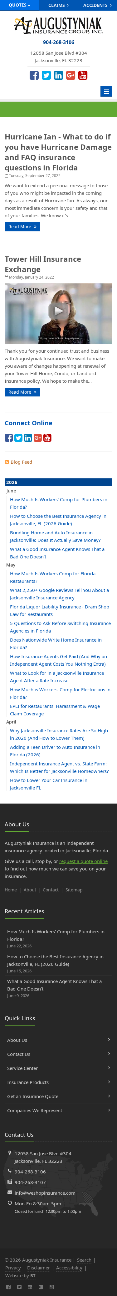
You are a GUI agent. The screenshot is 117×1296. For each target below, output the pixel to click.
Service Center (22, 1068)
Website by (20, 1275)
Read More (20, 226)
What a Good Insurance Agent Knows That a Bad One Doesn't (54, 988)
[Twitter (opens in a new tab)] (46, 75)
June (11, 491)
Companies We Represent (34, 1110)
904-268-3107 (30, 1182)
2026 (11, 482)
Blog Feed (21, 462)
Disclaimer (38, 1267)
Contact (51, 890)
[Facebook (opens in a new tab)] (34, 75)
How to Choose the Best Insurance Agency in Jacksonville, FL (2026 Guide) (55, 963)
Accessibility (69, 1267)
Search (84, 1260)
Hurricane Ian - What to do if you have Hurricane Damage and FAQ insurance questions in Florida (58, 152)
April (11, 722)
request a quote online (83, 861)
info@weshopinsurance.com (45, 1193)
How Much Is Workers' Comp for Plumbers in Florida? (56, 938)
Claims (57, 5)
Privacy (13, 1267)
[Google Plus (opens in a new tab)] (70, 75)
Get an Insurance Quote (32, 1096)
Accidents (96, 5)
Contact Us (18, 1054)
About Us (17, 1040)
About (30, 890)
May (11, 565)
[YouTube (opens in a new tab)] (82, 75)
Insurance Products (28, 1082)
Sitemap (74, 890)
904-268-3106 (30, 1171)
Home (11, 890)
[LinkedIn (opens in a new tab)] (58, 75)
